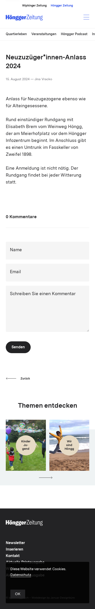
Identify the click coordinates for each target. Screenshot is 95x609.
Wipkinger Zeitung (34, 5)
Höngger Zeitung (62, 5)
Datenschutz (20, 575)
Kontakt (13, 556)
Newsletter (15, 543)
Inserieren (14, 549)
